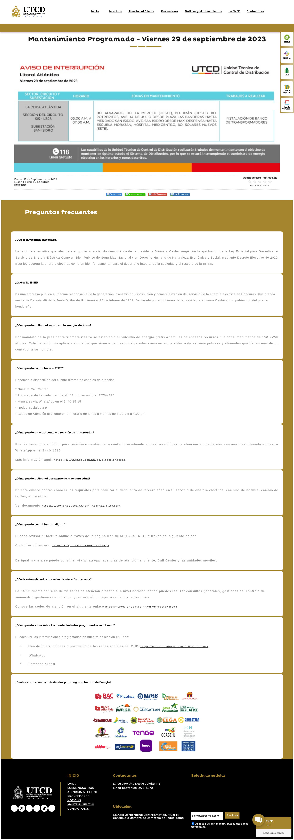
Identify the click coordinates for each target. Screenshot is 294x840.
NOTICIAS (74, 800)
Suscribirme (232, 815)
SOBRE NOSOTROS (80, 788)
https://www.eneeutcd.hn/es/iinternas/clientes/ (81, 505)
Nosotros (115, 11)
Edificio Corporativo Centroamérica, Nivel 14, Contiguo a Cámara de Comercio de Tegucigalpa (148, 816)
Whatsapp (140, 194)
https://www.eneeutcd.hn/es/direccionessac (90, 459)
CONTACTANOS (78, 808)
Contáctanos (255, 11)
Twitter (118, 194)
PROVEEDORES (78, 796)
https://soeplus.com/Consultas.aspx (80, 545)
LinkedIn (184, 194)
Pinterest (162, 194)
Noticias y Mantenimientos (203, 11)
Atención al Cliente (141, 11)
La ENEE (234, 11)
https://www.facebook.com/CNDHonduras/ (174, 646)
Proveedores (169, 11)
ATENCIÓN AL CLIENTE (83, 792)
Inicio (95, 11)
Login (71, 783)
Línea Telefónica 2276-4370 (133, 788)
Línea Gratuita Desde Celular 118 (136, 783)
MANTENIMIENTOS (80, 804)
